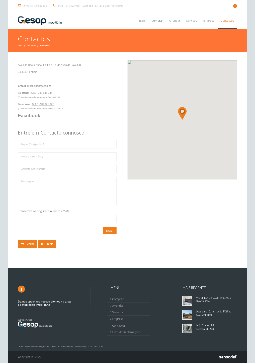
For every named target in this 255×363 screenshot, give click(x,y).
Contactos (31, 45)
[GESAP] (40, 20)
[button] (182, 113)
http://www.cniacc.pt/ (80, 346)
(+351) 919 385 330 (43, 104)
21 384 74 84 (97, 346)
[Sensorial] (228, 357)
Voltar (30, 244)
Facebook (29, 115)
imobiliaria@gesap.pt (35, 5)
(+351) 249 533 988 (90, 5)
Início (141, 20)
